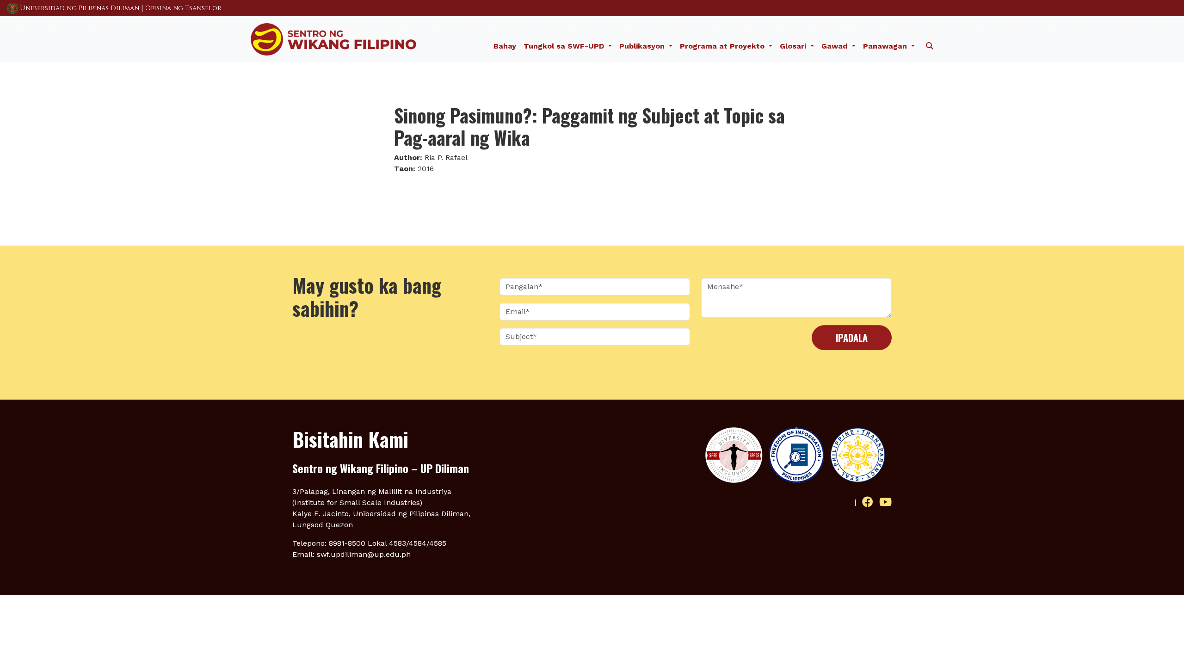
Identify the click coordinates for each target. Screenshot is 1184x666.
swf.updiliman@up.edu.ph (364, 554)
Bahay (504, 46)
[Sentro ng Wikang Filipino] (333, 38)
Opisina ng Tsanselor (183, 8)
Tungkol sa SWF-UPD (565, 46)
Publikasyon (643, 46)
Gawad (835, 46)
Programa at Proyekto (723, 46)
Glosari (794, 46)
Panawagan (886, 46)
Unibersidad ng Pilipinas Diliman (79, 8)
